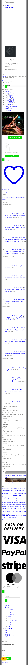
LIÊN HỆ (6, 630)
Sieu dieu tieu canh (5, 506)
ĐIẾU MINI (7, 100)
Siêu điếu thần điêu (11, 506)
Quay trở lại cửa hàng (14, 137)
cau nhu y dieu (4, 488)
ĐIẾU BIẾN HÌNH (11, 101)
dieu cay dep (15, 490)
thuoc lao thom (12, 511)
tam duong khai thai (18, 506)
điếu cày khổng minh (21, 517)
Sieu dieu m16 (23, 504)
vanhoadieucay (12, 515)
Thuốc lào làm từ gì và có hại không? (13, 475)
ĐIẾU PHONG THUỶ (12, 107)
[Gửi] (6, 86)
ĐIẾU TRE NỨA (8, 104)
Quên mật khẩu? (5, 662)
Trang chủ (4, 76)
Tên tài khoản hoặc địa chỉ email (9, 644)
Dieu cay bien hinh (16, 488)
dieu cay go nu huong (12, 493)
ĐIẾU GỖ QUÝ (8, 96)
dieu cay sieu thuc (17, 498)
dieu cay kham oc (9, 496)
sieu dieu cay (21, 502)
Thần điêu (17, 511)
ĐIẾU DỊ (6, 94)
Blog (6, 632)
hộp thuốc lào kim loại (21, 500)
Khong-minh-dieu (10, 502)
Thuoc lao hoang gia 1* (22, 508)
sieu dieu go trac (11, 504)
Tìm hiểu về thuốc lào (10, 483)
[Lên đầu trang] (3, 591)
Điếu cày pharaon (6, 517)
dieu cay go (6, 493)
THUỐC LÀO (10, 95)
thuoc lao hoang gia (11, 508)
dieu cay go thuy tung (20, 493)
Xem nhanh (4, 193)
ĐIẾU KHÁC (7, 98)
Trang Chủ (7, 91)
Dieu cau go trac (9, 488)
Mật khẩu (4, 650)
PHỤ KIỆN (7, 106)
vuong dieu (18, 515)
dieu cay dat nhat (6, 490)
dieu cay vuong (14, 500)
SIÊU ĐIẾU (7, 108)
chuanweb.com (6, 589)
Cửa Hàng (7, 607)
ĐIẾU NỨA (10, 622)
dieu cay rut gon (9, 498)
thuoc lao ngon (5, 511)
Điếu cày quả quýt (13, 517)
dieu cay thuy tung (7, 500)
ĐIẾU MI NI (10, 611)
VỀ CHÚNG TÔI (8, 628)
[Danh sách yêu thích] (3, 159)
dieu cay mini (17, 496)
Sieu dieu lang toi (18, 504)
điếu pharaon (4, 519)
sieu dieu (16, 502)
